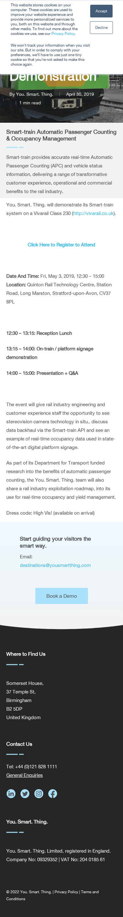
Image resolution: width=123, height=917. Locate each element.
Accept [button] (101, 11)
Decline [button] (101, 27)
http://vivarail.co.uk (93, 213)
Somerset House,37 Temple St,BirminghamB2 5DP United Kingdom (25, 700)
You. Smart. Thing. (34, 94)
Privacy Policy (63, 33)
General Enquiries (24, 775)
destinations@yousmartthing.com (55, 565)
